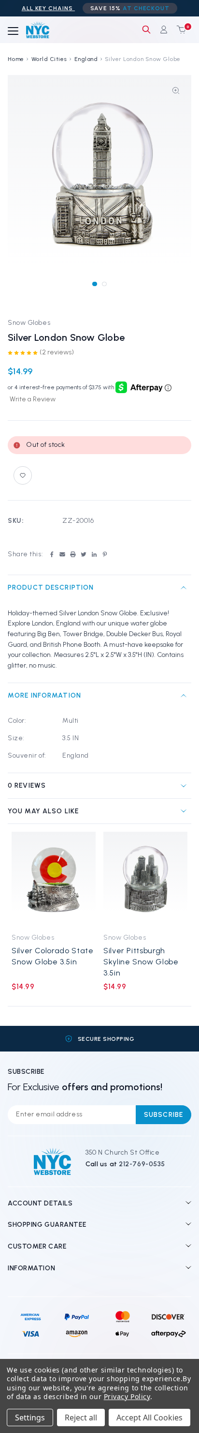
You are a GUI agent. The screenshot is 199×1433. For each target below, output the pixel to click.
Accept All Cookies (149, 1417)
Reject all (81, 1417)
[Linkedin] (94, 554)
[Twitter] (83, 554)
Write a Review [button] (33, 399)
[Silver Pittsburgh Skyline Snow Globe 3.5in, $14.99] (145, 879)
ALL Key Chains (48, 8)
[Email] (62, 554)
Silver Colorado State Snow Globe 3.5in (52, 956)
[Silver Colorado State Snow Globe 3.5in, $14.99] (53, 879)
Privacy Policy (127, 1396)
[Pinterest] (105, 554)
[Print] (73, 554)
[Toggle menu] (13, 31)
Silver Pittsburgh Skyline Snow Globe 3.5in (141, 962)
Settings (30, 1417)
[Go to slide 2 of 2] (104, 284)
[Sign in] (163, 29)
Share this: (25, 554)
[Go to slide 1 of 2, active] (94, 284)
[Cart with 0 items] (179, 29)
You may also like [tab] (43, 811)
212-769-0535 (142, 1164)
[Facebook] (52, 554)
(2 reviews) (57, 352)
